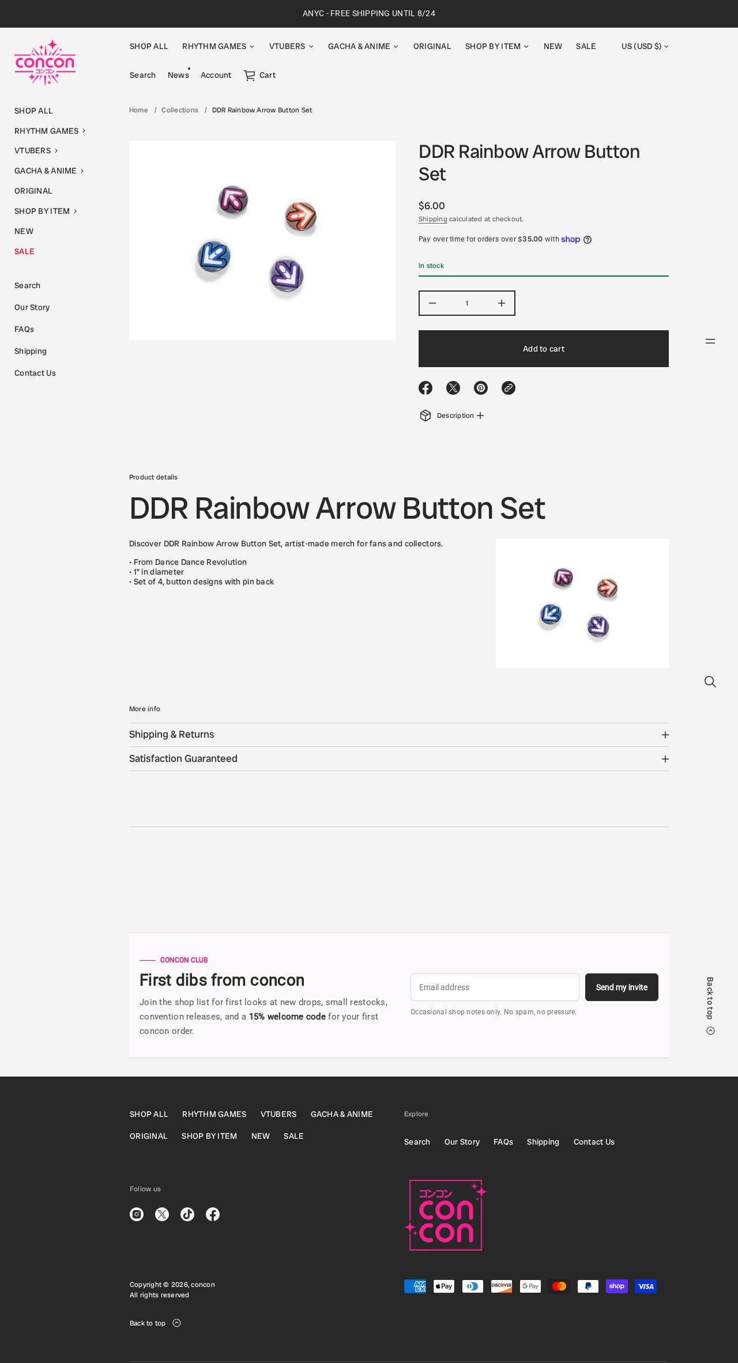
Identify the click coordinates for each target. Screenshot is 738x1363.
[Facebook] (212, 1214)
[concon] (45, 63)
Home (138, 110)
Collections (179, 110)
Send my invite (621, 987)
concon (202, 1284)
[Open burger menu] (710, 341)
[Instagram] (710, 1287)
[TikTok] (710, 1338)
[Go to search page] (710, 681)
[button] (57, 131)
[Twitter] (710, 1313)
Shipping (433, 219)
